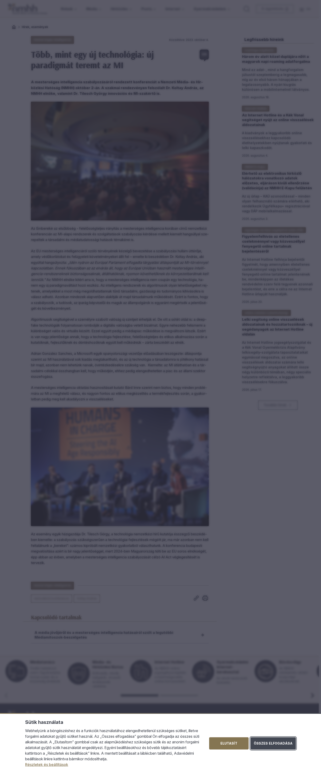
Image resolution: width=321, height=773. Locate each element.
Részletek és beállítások (46, 764)
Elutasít (228, 743)
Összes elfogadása (273, 743)
